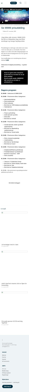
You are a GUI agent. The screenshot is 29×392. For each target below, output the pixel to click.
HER (7, 60)
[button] (25, 3)
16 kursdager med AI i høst (10, 244)
